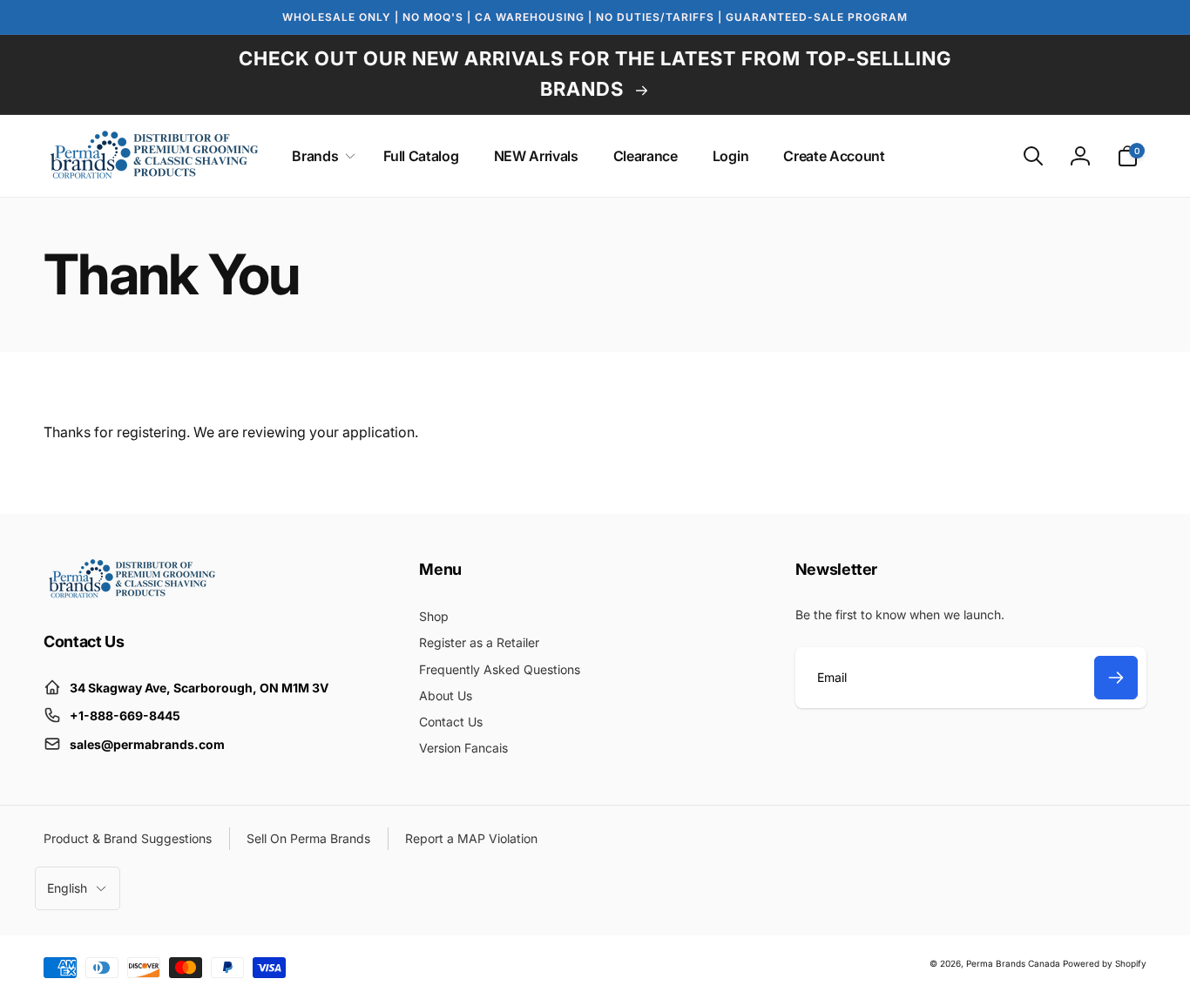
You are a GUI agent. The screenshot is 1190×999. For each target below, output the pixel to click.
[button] (320, 156)
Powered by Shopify (1104, 963)
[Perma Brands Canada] (131, 594)
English (67, 888)
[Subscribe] (1116, 677)
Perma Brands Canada (1013, 963)
